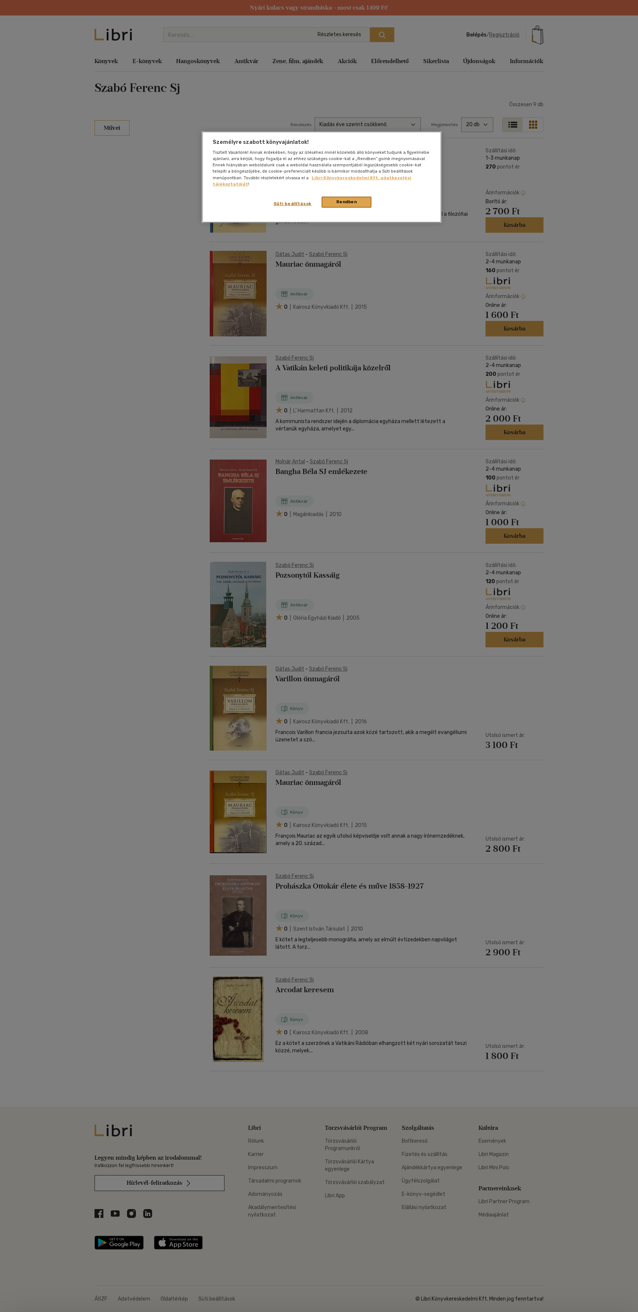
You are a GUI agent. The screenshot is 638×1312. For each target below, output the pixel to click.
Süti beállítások (293, 203)
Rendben (346, 201)
